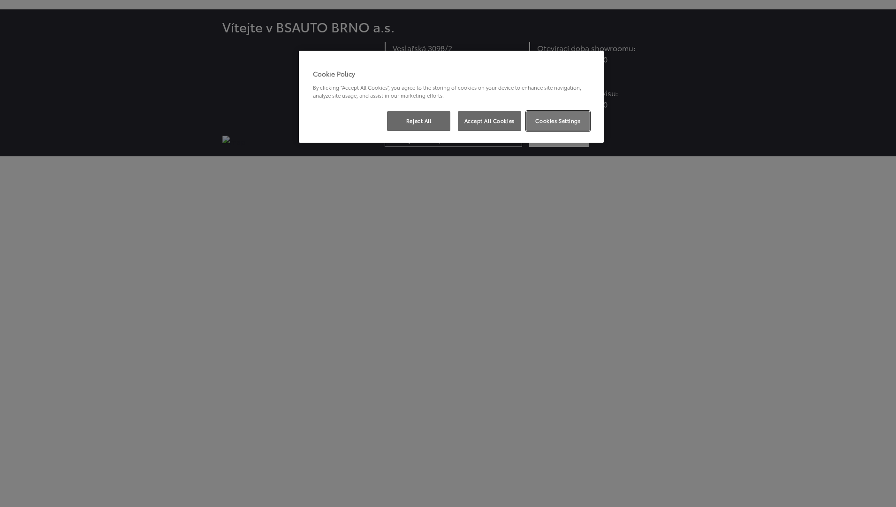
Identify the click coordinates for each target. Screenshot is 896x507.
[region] (451, 97)
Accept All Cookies (489, 120)
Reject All (419, 120)
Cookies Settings (557, 120)
